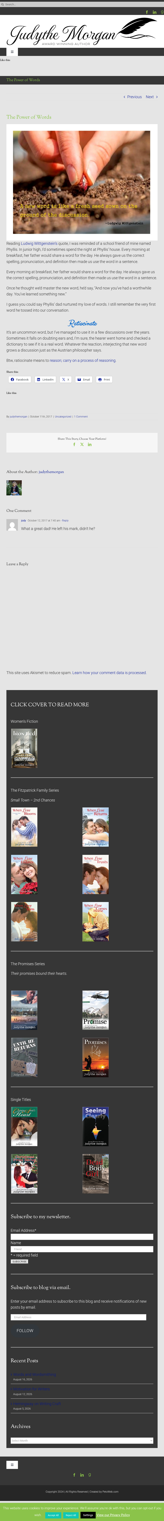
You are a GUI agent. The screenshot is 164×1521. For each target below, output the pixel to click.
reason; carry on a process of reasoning (83, 360)
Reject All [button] (71, 1515)
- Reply (64, 520)
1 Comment (81, 416)
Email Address (23, 1230)
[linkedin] (154, 12)
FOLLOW (25, 1330)
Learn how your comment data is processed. (109, 673)
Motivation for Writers (31, 1389)
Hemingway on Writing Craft (37, 1404)
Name (16, 1243)
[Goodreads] (162, 12)
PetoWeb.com (110, 1491)
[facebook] (147, 12)
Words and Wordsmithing (34, 1374)
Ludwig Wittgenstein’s (39, 243)
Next (150, 97)
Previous (134, 97)
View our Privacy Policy (113, 1515)
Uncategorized (63, 416)
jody (23, 520)
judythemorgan (18, 416)
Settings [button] (88, 1515)
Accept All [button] (53, 1515)
